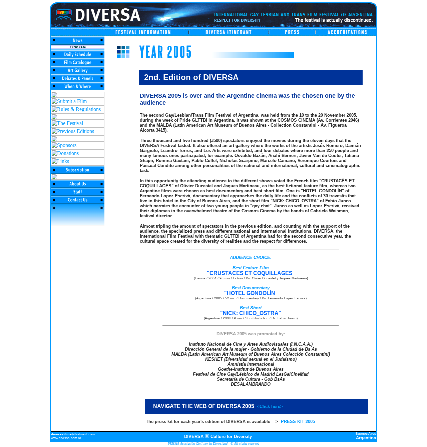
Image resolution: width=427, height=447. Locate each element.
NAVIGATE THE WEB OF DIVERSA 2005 (216, 406)
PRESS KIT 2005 (298, 421)
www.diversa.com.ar (66, 438)
